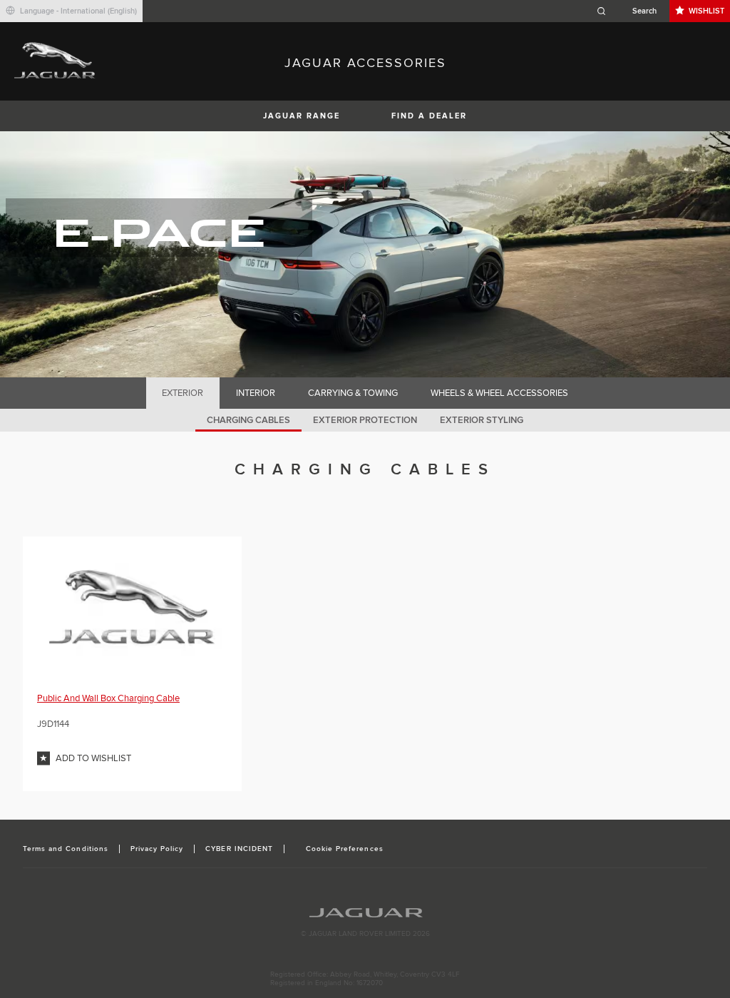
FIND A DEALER (429, 116)
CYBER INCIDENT (239, 849)
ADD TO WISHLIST (93, 758)
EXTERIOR (182, 393)
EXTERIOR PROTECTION (365, 420)
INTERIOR (255, 393)
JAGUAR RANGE (301, 116)
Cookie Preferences (345, 849)
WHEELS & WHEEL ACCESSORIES (499, 393)
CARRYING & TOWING (353, 393)
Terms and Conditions (65, 849)
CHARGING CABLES (248, 420)
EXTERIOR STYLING (481, 420)
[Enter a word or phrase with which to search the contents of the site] (630, 11)
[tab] (183, 393)
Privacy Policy (157, 849)
